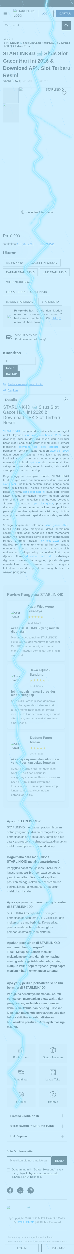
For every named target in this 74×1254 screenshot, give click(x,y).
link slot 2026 (49, 540)
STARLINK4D (11, 431)
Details (11, 400)
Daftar (65, 13)
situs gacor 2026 (56, 525)
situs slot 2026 (59, 450)
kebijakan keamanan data (42, 1173)
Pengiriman (21, 1079)
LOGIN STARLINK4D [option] (44, 262)
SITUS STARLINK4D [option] (19, 282)
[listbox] (37, 282)
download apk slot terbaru (38, 446)
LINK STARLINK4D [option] (55, 272)
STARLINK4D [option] (14, 262)
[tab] (37, 399)
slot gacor (9, 483)
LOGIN (10, 367)
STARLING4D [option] (50, 301)
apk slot (35, 462)
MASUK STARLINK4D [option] (19, 301)
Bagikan (13, 390)
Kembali (21, 1101)
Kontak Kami (21, 1057)
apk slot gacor (43, 503)
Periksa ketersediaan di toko (25, 384)
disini (55, 318)
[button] (21, 145)
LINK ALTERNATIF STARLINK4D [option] (26, 291)
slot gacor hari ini (34, 491)
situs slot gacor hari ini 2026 (43, 435)
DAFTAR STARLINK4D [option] (20, 272)
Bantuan (53, 1101)
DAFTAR (11, 374)
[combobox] (37, 25)
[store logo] (28, 13)
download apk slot (39, 556)
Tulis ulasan (47, 244)
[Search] (66, 25)
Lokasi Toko (52, 1079)
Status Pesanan (53, 1057)
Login (45, 13)
